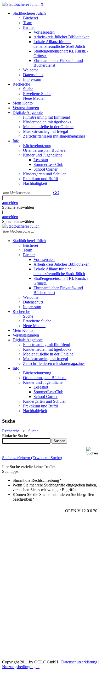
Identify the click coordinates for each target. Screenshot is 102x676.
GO (56, 192)
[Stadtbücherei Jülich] (20, 4)
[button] (93, 451)
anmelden (10, 202)
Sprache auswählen (18, 207)
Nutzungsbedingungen (20, 666)
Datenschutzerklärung (79, 662)
